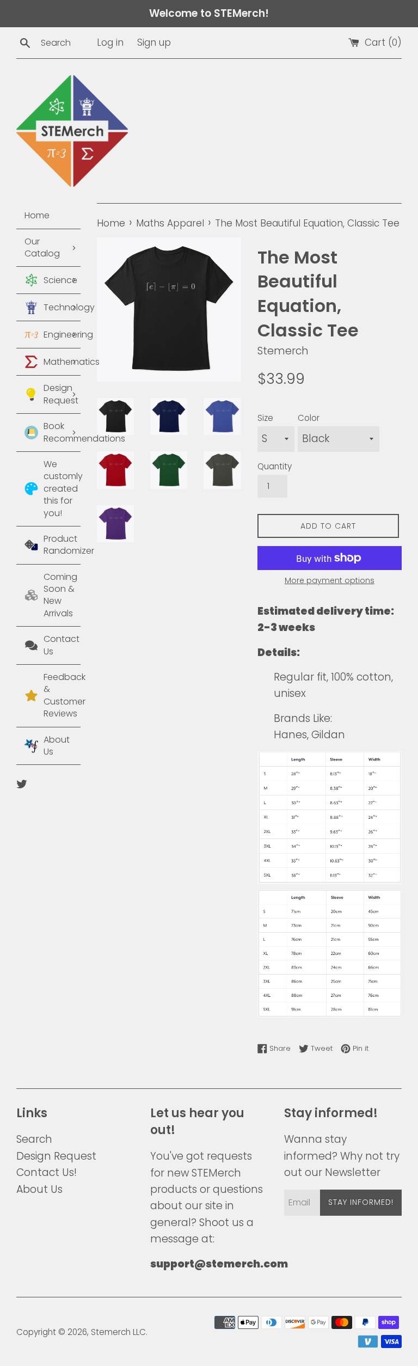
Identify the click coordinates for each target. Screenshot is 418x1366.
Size (265, 418)
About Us (39, 1189)
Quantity (274, 466)
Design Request (56, 1156)
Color (308, 418)
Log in (110, 42)
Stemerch (111, 1332)
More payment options (329, 580)
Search (34, 1139)
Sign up (154, 42)
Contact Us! (46, 1172)
